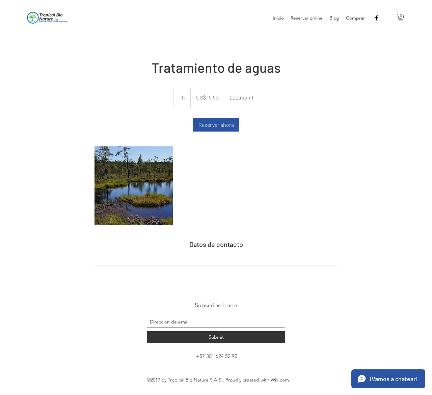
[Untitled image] (133, 185)
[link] (216, 125)
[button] (401, 17)
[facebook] (376, 18)
